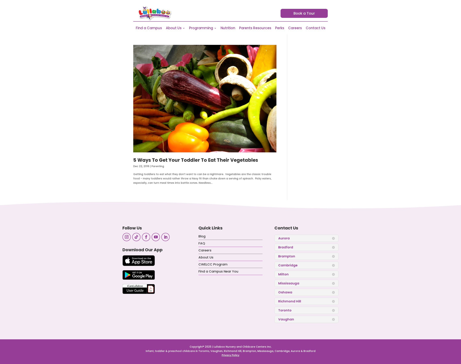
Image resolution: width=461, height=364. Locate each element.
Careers (295, 28)
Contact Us (315, 28)
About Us (174, 28)
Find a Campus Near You (218, 271)
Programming (201, 28)
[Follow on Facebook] (146, 237)
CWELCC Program (212, 264)
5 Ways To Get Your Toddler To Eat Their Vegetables (195, 160)
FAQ (201, 243)
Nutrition (228, 28)
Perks (279, 28)
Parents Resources (255, 28)
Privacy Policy (230, 355)
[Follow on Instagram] (126, 237)
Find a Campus (149, 28)
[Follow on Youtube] (156, 237)
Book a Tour (304, 13)
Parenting (157, 166)
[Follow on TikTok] (136, 237)
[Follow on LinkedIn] (165, 237)
